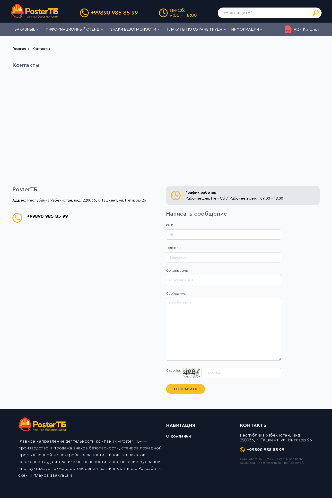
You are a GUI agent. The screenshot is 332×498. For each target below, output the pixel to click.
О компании (178, 436)
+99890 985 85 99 (114, 13)
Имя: (169, 225)
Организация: (177, 270)
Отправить (185, 389)
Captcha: (173, 370)
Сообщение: (176, 293)
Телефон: (173, 248)
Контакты (41, 49)
